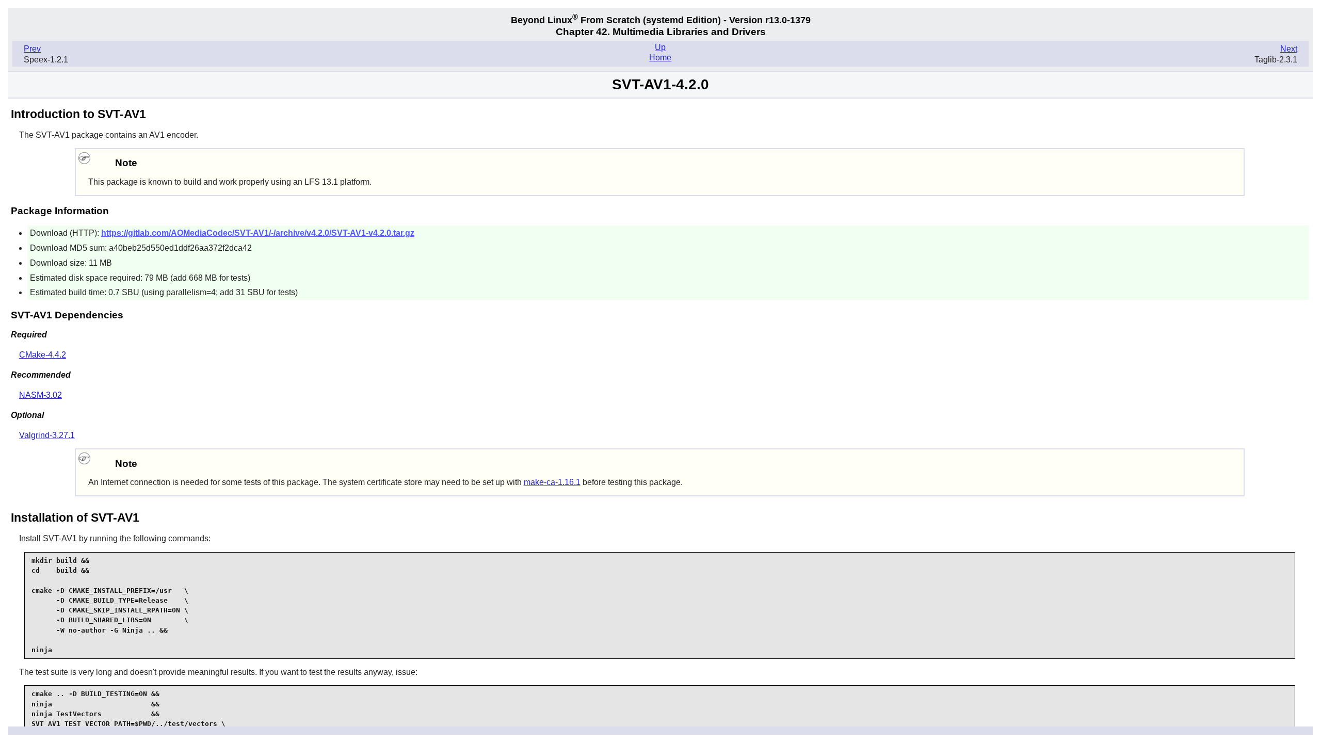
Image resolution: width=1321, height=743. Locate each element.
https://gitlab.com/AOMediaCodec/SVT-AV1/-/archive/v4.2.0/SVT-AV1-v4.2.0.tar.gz (257, 233)
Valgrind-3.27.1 (47, 435)
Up (660, 47)
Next (1288, 48)
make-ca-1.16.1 (552, 482)
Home (660, 57)
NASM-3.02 (40, 395)
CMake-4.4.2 (42, 354)
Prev (32, 48)
